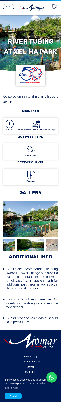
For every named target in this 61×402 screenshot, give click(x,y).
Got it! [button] (13, 396)
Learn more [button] (11, 388)
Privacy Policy (30, 356)
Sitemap (31, 367)
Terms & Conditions (30, 361)
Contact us (30, 372)
